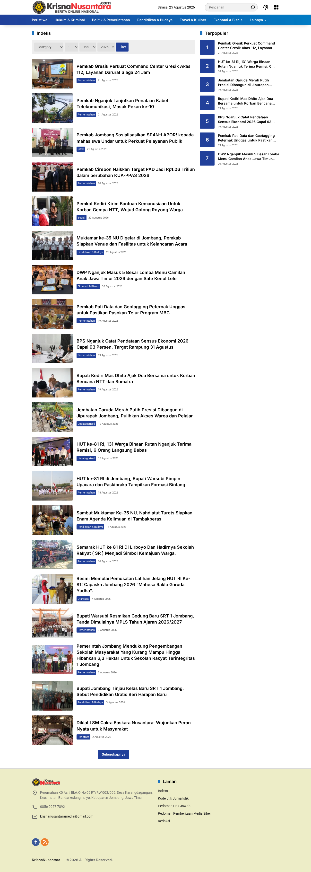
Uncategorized (86, 423)
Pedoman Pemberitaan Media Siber (184, 813)
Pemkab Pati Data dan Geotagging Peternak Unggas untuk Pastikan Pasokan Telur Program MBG (246, 138)
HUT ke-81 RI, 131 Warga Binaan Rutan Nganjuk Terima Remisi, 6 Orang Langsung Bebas (244, 64)
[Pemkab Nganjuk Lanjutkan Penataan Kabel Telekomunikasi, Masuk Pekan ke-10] (52, 108)
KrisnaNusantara (46, 860)
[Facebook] (36, 842)
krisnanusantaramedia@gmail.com (66, 816)
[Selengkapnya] (92, 782)
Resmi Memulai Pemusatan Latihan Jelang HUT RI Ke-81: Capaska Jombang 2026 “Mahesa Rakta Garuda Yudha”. (133, 584)
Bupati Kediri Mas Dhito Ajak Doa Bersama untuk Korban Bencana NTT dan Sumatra (245, 101)
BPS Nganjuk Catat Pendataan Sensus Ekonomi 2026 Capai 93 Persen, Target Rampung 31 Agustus (248, 119)
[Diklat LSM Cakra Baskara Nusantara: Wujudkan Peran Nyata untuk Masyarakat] (52, 730)
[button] (253, 7)
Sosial (81, 217)
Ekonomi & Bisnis (88, 286)
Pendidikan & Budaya (90, 252)
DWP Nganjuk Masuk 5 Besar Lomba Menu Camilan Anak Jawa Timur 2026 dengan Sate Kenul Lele (248, 156)
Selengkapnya (113, 754)
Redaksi (164, 821)
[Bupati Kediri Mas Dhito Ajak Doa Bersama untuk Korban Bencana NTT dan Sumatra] (52, 382)
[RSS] (45, 842)
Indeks (163, 791)
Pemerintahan (86, 80)
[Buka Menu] (276, 7)
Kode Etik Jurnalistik (173, 798)
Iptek (81, 149)
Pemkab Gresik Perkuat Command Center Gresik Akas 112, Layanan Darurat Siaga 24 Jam (246, 45)
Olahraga (83, 598)
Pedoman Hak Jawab (174, 806)
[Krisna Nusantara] (71, 7)
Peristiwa (83, 737)
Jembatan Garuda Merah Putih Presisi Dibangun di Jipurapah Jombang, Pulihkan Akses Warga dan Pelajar (245, 82)
